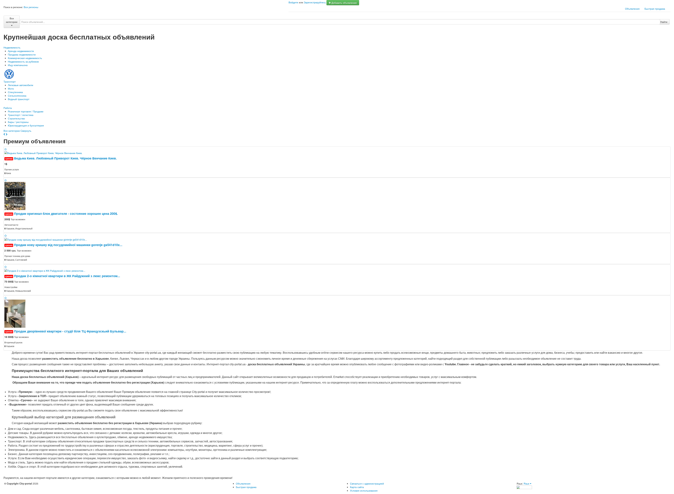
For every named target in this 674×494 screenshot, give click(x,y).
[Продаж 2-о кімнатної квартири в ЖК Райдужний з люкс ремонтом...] (46, 270)
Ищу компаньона (18, 65)
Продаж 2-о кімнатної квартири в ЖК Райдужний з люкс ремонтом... (67, 276)
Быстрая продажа (655, 8)
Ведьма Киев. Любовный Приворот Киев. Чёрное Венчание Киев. (65, 158)
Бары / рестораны (18, 122)
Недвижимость (12, 47)
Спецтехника (15, 92)
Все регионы (31, 7)
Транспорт (10, 81)
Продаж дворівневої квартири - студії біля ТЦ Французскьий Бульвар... (70, 331)
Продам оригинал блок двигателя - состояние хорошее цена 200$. (66, 213)
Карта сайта (357, 487)
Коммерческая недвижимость (25, 58)
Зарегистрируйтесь (315, 2)
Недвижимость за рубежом (23, 61)
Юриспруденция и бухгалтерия (26, 125)
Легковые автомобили (20, 85)
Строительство (16, 118)
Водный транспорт (18, 99)
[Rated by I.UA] (524, 487)
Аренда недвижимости (21, 51)
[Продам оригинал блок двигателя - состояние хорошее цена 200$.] (16, 195)
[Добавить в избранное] (5, 149)
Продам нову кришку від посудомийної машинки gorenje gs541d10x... (68, 245)
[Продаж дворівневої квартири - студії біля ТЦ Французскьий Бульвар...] (16, 313)
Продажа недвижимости (22, 54)
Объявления (632, 8)
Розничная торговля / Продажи (25, 111)
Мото (11, 88)
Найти (663, 22)
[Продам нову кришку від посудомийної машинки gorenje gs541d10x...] (47, 239)
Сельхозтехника (17, 95)
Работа (8, 108)
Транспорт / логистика (20, 115)
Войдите (293, 2)
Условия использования (364, 490)
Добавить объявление (344, 2)
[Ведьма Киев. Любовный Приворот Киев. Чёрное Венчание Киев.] (44, 152)
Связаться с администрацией (367, 483)
